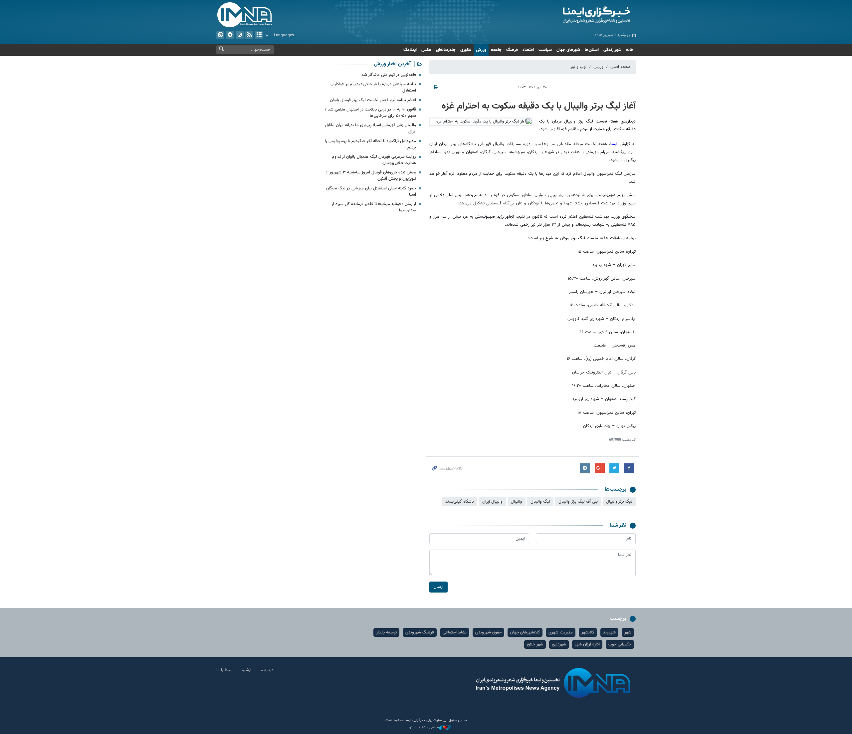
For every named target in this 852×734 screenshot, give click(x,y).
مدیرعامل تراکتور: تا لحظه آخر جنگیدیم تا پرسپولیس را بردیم (370, 144)
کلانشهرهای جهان (525, 632)
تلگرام (230, 35)
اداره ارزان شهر (587, 644)
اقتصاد (528, 50)
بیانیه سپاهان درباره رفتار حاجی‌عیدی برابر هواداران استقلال (373, 87)
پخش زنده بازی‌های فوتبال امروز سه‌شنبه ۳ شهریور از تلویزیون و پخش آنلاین (371, 175)
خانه (629, 50)
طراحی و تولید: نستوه (423, 727)
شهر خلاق (535, 644)
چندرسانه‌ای (446, 50)
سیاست (545, 50)
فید (249, 35)
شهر (627, 632)
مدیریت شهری (560, 632)
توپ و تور (578, 67)
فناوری (465, 50)
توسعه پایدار (386, 632)
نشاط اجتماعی (455, 632)
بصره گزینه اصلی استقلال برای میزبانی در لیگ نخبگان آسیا (371, 191)
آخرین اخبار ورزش (392, 64)
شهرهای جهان (568, 50)
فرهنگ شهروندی (419, 632)
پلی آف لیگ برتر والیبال (578, 501)
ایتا (220, 35)
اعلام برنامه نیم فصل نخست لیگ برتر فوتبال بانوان (373, 100)
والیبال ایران (492, 501)
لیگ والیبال (540, 501)
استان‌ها (592, 50)
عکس (426, 50)
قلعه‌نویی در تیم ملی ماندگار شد (388, 75)
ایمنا (568, 15)
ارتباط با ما (225, 670)
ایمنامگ (410, 50)
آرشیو (259, 35)
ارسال (438, 587)
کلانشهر (587, 632)
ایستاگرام (240, 35)
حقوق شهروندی (488, 632)
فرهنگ (512, 50)
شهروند (609, 632)
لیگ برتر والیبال (619, 501)
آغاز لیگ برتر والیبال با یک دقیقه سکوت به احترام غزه (539, 106)
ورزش (481, 50)
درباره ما (267, 670)
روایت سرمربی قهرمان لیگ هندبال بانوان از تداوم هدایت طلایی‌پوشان (374, 159)
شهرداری (559, 644)
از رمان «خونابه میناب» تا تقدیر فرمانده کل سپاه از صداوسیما (373, 207)
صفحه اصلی (620, 67)
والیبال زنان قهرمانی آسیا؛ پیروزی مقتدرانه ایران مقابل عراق (370, 128)
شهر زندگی (612, 50)
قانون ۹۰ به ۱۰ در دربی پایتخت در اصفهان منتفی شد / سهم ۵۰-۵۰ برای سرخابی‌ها (370, 112)
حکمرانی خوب (619, 644)
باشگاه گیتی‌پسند (459, 501)
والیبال (516, 501)
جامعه (496, 50)
